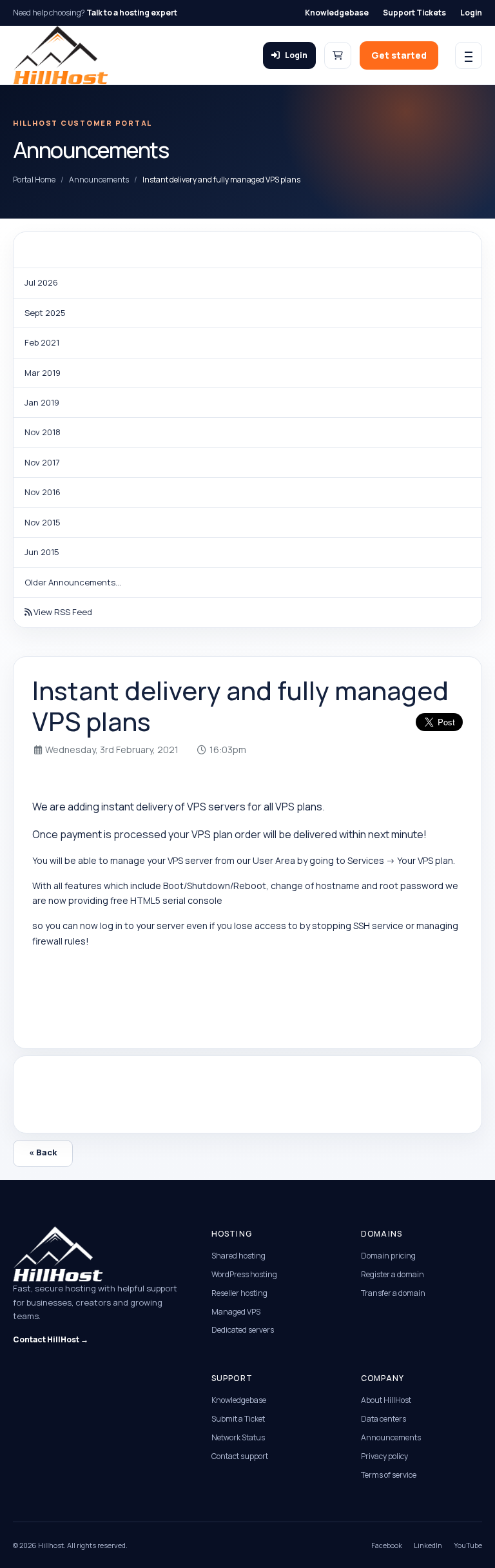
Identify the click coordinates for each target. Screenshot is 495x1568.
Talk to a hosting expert (131, 12)
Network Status (238, 1437)
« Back (43, 1152)
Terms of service (388, 1474)
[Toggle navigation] (468, 55)
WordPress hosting (244, 1274)
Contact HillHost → (50, 1339)
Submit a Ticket (238, 1418)
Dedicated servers (242, 1329)
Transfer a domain (393, 1293)
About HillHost (386, 1400)
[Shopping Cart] (337, 55)
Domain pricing (388, 1255)
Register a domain (392, 1274)
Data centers (383, 1418)
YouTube (468, 1545)
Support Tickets (414, 12)
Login (471, 12)
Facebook (386, 1545)
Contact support (239, 1456)
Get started (399, 55)
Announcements (99, 179)
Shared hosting (238, 1255)
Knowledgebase (337, 12)
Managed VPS (235, 1311)
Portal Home (34, 179)
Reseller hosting (239, 1293)
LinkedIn (428, 1545)
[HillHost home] (60, 55)
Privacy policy (384, 1456)
